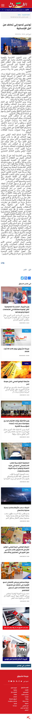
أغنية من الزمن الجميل (24, 709)
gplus (14, 681)
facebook (19, 681)
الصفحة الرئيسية (26, 15)
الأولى (30, 270)
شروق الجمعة (13, 699)
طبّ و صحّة (25, 701)
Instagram (9, 681)
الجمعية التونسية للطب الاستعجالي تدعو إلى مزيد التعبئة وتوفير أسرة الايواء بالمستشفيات (18, 467)
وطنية (19, 15)
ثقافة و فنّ (14, 692)
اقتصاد (26, 690)
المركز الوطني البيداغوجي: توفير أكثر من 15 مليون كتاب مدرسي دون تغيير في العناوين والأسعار (16, 549)
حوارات (26, 697)
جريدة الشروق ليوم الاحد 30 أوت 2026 (16, 350)
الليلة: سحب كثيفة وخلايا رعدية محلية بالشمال (16, 509)
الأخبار (27, 9)
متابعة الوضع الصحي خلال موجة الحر (16, 383)
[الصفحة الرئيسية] (17, 4)
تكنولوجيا (25, 692)
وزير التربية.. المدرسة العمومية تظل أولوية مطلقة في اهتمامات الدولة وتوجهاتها (16, 309)
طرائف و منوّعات (12, 701)
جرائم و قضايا (24, 695)
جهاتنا (15, 695)
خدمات (15, 697)
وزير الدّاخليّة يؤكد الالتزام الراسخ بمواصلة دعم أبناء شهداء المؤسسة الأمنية (16, 423)
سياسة (15, 706)
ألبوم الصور (14, 688)
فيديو (15, 703)
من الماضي (25, 706)
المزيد (2, 5)
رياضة (26, 699)
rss (17, 681)
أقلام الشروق (24, 688)
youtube (11, 681)
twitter (21, 681)
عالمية (26, 703)
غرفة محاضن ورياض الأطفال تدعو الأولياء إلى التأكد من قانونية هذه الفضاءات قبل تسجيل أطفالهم (16, 586)
